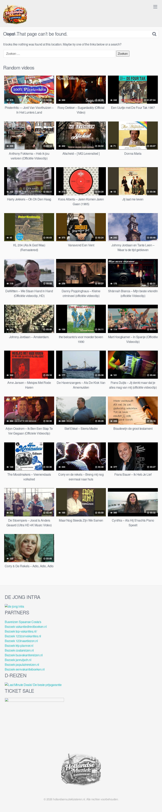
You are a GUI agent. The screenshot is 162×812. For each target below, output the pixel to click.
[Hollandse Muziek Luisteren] (15, 15)
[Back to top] (151, 799)
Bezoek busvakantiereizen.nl (24, 655)
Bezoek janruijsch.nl (18, 659)
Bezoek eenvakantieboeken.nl (25, 669)
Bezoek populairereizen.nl (22, 664)
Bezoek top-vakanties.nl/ (21, 631)
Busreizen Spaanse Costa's (23, 621)
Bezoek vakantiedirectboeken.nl (26, 626)
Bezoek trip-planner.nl (19, 645)
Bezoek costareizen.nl (19, 650)
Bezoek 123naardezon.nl (21, 640)
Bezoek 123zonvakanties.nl (23, 636)
